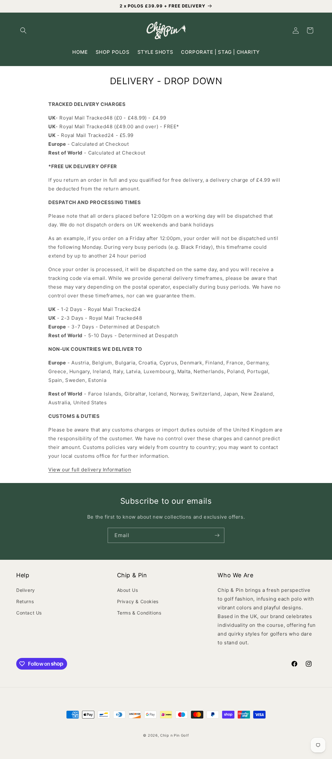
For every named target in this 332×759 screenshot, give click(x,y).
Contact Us (29, 612)
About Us (127, 590)
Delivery (25, 590)
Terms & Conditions (139, 612)
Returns (25, 601)
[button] (23, 30)
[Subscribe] (217, 535)
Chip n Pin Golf (174, 735)
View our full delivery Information (89, 469)
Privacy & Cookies (138, 601)
